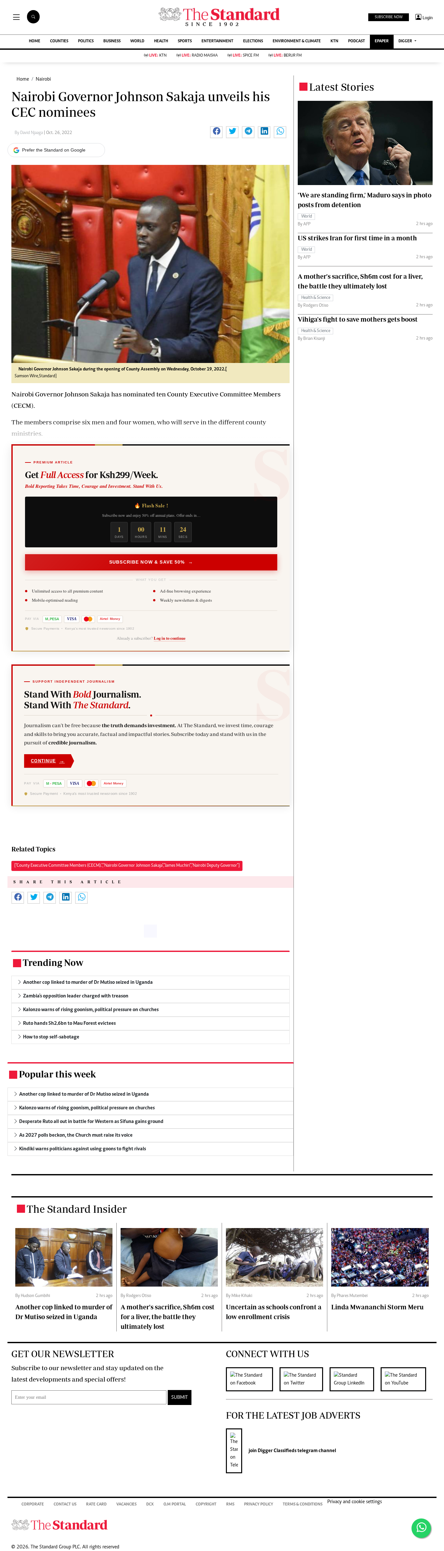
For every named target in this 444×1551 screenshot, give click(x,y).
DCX (150, 1505)
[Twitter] (305, 1379)
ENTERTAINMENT (217, 41)
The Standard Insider (77, 1209)
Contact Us (65, 1505)
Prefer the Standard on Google (53, 150)
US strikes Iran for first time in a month (357, 238)
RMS (230, 1505)
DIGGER (405, 41)
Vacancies (126, 1505)
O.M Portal (174, 1505)
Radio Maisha (200, 56)
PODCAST (356, 41)
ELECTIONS (253, 41)
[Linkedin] (355, 1379)
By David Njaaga (29, 133)
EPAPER (382, 41)
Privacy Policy (258, 1505)
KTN (334, 41)
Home (23, 79)
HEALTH (161, 41)
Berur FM (288, 56)
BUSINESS (112, 41)
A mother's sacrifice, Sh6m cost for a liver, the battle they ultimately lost (168, 1316)
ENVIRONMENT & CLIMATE (297, 41)
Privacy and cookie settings (354, 1501)
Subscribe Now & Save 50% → (151, 562)
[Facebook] (253, 1379)
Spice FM (246, 56)
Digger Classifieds (276, 1450)
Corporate (32, 1505)
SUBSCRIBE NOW (388, 17)
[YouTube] (407, 1379)
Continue (48, 761)
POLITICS (86, 41)
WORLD (137, 41)
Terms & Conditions (302, 1505)
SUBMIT (179, 1397)
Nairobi (43, 79)
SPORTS (185, 41)
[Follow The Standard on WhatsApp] (421, 1528)
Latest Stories (341, 87)
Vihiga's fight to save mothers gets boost (358, 319)
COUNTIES (59, 41)
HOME (34, 41)
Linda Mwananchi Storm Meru (377, 1307)
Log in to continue (170, 638)
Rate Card (96, 1505)
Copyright (206, 1505)
